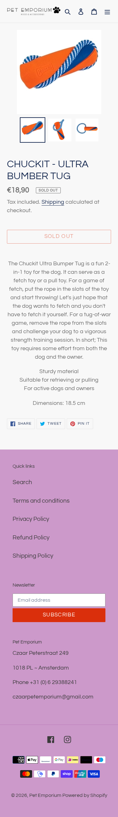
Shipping (53, 202)
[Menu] (107, 11)
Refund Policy (31, 537)
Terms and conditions (41, 501)
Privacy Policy (31, 519)
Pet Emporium (45, 795)
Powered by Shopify (84, 795)
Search (22, 482)
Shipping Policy (33, 556)
